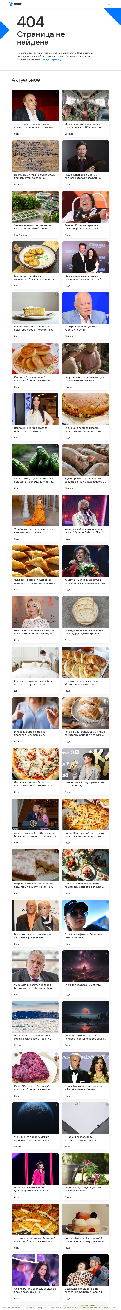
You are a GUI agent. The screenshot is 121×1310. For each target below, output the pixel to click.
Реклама (30, 1308)
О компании (17, 1308)
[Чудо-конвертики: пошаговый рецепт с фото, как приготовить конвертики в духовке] (35, 569)
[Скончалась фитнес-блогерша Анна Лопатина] (85, 923)
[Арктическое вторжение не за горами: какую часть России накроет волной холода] (35, 1025)
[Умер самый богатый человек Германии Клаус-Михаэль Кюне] (35, 974)
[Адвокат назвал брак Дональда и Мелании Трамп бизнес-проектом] (35, 822)
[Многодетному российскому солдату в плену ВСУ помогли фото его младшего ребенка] (85, 113)
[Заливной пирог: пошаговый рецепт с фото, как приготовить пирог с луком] (85, 417)
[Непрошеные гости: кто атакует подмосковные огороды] (85, 366)
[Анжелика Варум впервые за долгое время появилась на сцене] (35, 1176)
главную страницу (51, 59)
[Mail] (11, 4)
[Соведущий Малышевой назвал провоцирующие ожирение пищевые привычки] (85, 619)
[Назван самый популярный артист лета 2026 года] (85, 771)
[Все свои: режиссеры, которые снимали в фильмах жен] (35, 923)
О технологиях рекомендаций (64, 1308)
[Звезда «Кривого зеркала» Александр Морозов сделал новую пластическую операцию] (85, 214)
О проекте (43, 1308)
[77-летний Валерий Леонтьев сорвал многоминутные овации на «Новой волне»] (85, 569)
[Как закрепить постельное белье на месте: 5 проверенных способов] (35, 670)
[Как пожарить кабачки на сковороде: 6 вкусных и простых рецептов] (35, 265)
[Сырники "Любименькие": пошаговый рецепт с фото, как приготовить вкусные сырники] (35, 366)
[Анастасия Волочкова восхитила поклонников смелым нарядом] (35, 619)
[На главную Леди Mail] (17, 4)
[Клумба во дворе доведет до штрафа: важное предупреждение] (85, 1176)
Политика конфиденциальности (94, 1308)
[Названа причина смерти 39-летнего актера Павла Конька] (85, 164)
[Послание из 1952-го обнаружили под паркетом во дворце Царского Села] (35, 164)
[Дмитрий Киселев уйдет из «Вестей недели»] (85, 316)
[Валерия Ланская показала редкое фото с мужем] (35, 417)
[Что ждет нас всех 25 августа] (85, 974)
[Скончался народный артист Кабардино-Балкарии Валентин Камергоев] (85, 1278)
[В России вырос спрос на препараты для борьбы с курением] (35, 721)
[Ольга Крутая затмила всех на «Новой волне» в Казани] (85, 1075)
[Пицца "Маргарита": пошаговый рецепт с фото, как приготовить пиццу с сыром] (85, 822)
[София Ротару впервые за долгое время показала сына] (35, 1278)
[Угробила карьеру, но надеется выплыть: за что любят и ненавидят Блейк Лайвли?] (35, 518)
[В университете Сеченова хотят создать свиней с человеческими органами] (85, 468)
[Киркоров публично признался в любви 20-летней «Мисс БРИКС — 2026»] (85, 518)
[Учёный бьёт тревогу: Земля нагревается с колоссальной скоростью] (35, 1126)
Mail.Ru (6, 1308)
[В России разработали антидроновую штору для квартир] (85, 1126)
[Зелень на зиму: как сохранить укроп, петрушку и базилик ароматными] (35, 214)
